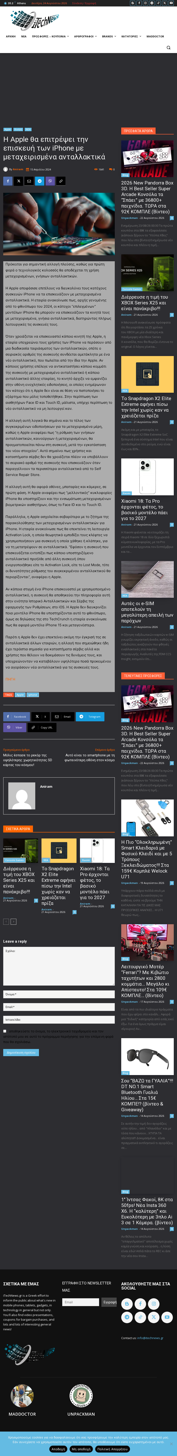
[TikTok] (158, 3)
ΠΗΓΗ (10, 679)
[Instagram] (145, 3)
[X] (164, 3)
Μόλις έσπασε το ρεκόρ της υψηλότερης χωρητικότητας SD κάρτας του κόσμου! (27, 760)
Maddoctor (22, 1414)
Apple (8, 129)
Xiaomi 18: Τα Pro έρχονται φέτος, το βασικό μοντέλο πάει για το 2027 (95, 883)
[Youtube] (171, 3)
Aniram (18, 169)
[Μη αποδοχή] (171, 1443)
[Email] (29, 181)
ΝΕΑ (28, 129)
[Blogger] (132, 3)
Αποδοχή (58, 1449)
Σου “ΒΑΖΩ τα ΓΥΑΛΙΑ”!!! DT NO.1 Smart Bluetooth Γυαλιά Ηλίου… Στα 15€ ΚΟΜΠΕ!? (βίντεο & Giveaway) (147, 1095)
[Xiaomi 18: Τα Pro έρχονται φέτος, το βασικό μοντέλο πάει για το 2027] (97, 850)
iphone (32, 694)
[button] (168, 47)
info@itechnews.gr (150, 1338)
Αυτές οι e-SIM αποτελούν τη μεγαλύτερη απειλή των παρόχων (147, 612)
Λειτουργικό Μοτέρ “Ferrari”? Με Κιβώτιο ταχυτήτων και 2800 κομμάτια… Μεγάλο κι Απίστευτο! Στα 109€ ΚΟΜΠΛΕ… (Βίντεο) (145, 981)
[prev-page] (6, 922)
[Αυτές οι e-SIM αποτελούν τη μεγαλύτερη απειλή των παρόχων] (147, 579)
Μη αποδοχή (81, 1449)
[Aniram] (6, 169)
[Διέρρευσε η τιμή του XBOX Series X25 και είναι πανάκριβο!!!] (20, 850)
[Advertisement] (88, 87)
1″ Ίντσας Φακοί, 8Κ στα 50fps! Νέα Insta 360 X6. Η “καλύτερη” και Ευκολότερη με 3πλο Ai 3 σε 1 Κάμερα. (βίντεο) (147, 1211)
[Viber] (50, 181)
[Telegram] (152, 3)
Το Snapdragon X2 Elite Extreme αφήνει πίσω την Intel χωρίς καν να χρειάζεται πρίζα (58, 886)
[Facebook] (139, 3)
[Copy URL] (60, 181)
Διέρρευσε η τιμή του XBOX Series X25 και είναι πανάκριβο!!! (19, 880)
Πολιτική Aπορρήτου (112, 1449)
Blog (125, 175)
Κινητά (18, 129)
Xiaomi (86, 860)
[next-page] (13, 922)
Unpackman (129, 218)
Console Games (14, 860)
